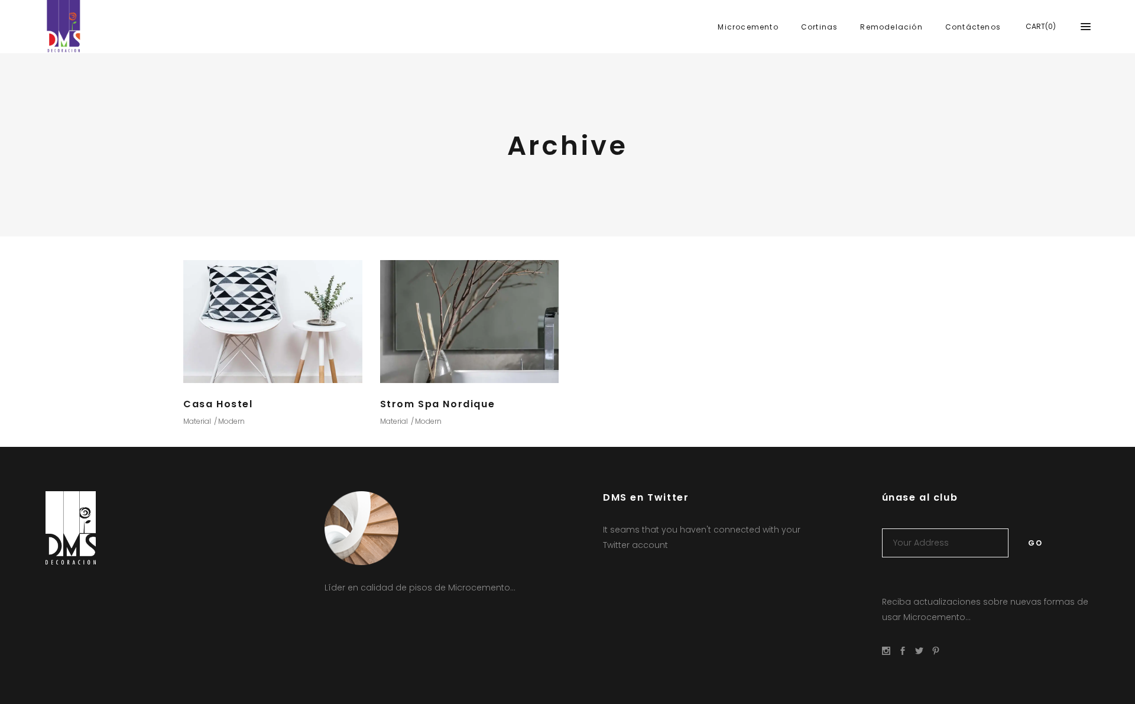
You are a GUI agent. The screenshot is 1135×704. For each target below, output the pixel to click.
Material (197, 421)
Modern (231, 421)
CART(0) (1041, 26)
